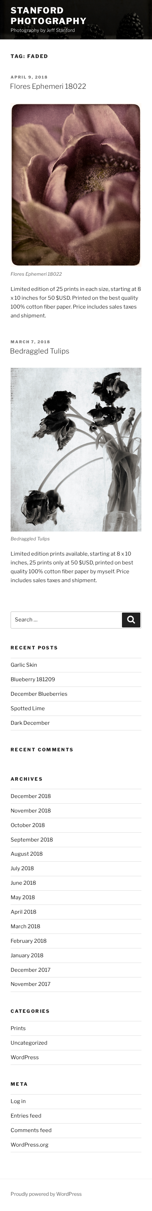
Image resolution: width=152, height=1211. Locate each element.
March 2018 (25, 926)
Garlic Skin (24, 665)
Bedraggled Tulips (39, 351)
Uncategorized (29, 1043)
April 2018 (23, 912)
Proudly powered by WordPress (46, 1194)
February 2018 (29, 941)
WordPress (25, 1057)
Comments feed (31, 1130)
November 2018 (31, 811)
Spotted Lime (28, 708)
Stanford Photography (49, 15)
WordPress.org (29, 1145)
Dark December (30, 723)
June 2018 (23, 883)
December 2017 (31, 970)
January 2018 (27, 955)
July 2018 (22, 868)
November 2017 (31, 984)
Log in (18, 1101)
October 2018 (28, 825)
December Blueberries (39, 694)
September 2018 (32, 840)
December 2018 (31, 796)
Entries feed (26, 1116)
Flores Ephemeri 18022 (48, 86)
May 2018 (23, 897)
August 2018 (27, 854)
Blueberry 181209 (33, 679)
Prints (18, 1028)
